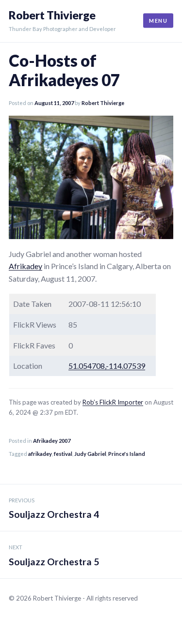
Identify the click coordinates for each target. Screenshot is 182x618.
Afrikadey (25, 266)
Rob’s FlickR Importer (113, 402)
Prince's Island (126, 454)
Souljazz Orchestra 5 (54, 555)
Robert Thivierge (52, 15)
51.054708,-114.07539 (106, 365)
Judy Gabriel (90, 454)
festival (63, 454)
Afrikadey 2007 (51, 440)
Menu (158, 20)
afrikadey (40, 454)
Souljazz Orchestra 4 (54, 508)
